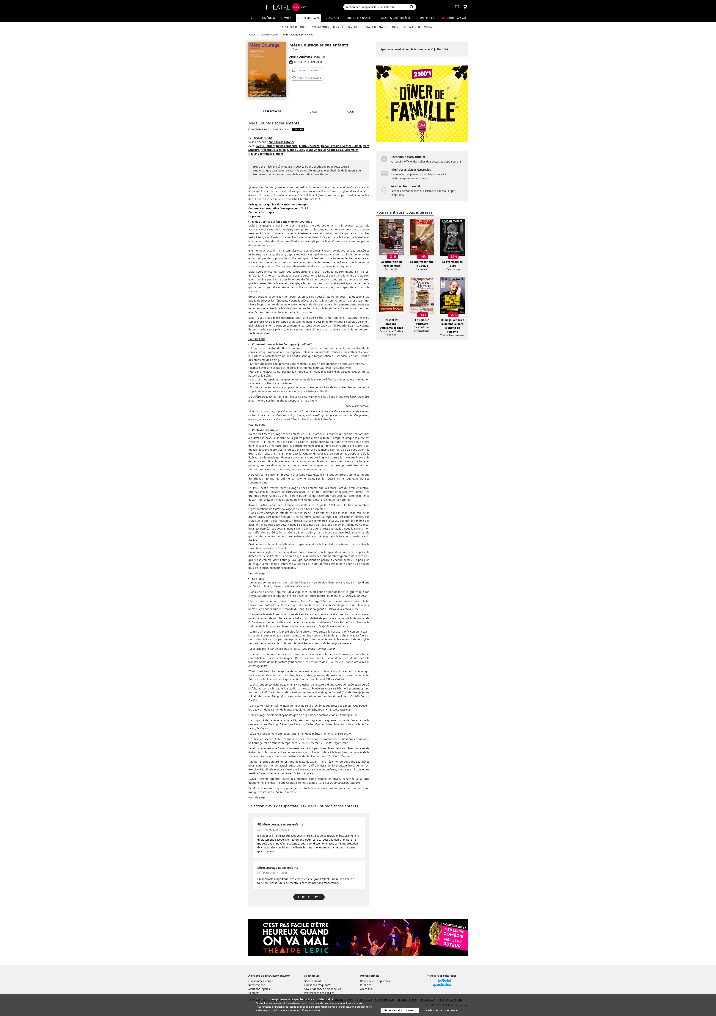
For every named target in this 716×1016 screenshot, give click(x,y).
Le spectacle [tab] (272, 111)
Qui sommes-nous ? (260, 981)
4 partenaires (280, 1006)
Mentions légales (259, 989)
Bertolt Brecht (263, 138)
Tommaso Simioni (271, 153)
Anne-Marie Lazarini (281, 142)
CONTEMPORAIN (258, 129)
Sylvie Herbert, (265, 146)
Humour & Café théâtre (394, 18)
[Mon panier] (465, 7)
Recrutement (256, 985)
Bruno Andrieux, (316, 150)
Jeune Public (426, 18)
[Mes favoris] (457, 7)
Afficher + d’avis (309, 897)
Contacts (253, 993)
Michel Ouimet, (352, 146)
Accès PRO (366, 989)
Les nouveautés (319, 27)
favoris (310, 77)
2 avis (295, 49)
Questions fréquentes (318, 985)
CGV (306, 989)
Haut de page (256, 339)
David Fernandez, (287, 146)
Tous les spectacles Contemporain (413, 27)
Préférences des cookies (319, 993)
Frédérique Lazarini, (273, 150)
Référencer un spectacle (375, 981)
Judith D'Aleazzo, (309, 146)
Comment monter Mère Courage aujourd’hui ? (278, 208)
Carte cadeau (456, 18)
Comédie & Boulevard (275, 18)
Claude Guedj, (296, 150)
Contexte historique (261, 212)
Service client (312, 981)
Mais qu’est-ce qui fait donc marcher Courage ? (278, 204)
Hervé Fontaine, (331, 146)
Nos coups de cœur (293, 27)
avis (307, 70)
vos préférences (340, 1006)
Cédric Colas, (335, 150)
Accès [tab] (351, 111)
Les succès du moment (347, 27)
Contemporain (308, 18)
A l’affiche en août (376, 27)
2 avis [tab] (314, 111)
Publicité (365, 985)
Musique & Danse (359, 18)
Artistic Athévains (300, 56)
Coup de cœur (280, 129)
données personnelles (327, 989)
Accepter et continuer (399, 1010)
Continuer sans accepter (441, 1010)
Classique (333, 18)
